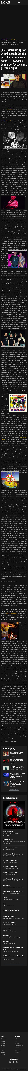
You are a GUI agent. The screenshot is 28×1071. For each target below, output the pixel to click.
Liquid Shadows (6, 885)
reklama (17, 1047)
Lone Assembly (6, 929)
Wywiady (12, 39)
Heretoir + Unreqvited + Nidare (11, 910)
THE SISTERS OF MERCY (9, 916)
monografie (3, 1050)
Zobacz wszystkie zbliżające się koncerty (14, 963)
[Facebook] (10, 1062)
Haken (4, 904)
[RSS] (17, 1062)
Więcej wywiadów (14, 789)
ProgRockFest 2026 (8, 840)
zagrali (2, 1047)
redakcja (17, 1039)
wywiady (3, 1054)
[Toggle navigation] (25, 2)
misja (16, 1041)
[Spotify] (13, 1062)
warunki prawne (18, 1043)
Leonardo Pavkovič (6, 120)
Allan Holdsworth (11, 613)
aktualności (3, 1039)
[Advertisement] (14, 20)
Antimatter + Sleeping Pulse (10, 848)
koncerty (3, 1041)
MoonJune (9, 109)
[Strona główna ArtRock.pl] (5, 2)
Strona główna (4, 39)
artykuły (3, 1052)
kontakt (17, 1052)
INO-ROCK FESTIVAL (8, 832)
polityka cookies (19, 1045)
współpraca (18, 1050)
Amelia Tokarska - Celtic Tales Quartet (13, 854)
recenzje (3, 1045)
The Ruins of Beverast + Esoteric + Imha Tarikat (13, 949)
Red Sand (5, 898)
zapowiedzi (3, 1043)
